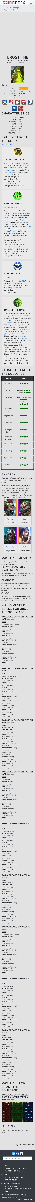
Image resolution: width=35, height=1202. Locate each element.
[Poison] (11, 172)
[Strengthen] (18, 281)
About (19, 1199)
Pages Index (29, 1199)
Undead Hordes (24, 91)
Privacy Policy (11, 1180)
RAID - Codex (6, 8)
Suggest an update (8, 144)
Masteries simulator (13, 1171)
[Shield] (25, 163)
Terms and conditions (14, 1178)
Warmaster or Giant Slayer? (23, 573)
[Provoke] (16, 325)
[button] (6, 1105)
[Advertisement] (17, 36)
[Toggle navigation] (31, 3)
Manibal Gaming (11, 1187)
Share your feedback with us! (13, 1195)
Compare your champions (16, 1169)
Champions (17, 8)
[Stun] (28, 227)
